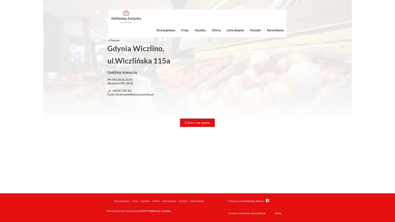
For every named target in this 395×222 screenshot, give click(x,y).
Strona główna (122, 200)
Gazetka (145, 200)
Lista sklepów (169, 200)
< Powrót (113, 40)
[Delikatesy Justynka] (126, 16)
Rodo (278, 213)
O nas (135, 200)
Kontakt (183, 200)
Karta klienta (197, 200)
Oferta (155, 200)
